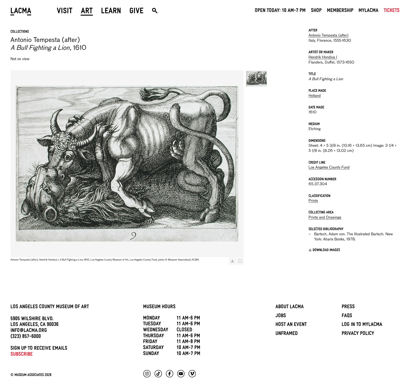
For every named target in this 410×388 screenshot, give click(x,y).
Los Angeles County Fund (329, 167)
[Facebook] (169, 374)
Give (136, 12)
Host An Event (291, 325)
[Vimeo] (192, 374)
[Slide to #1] (256, 78)
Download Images (326, 251)
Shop (316, 11)
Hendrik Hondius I (323, 57)
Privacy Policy (358, 334)
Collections (19, 32)
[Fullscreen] (240, 261)
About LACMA (289, 307)
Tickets (392, 11)
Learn (111, 12)
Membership (340, 11)
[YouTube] (181, 374)
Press (348, 307)
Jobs (280, 316)
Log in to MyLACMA (362, 325)
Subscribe (21, 355)
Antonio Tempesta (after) (328, 35)
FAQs (347, 316)
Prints (313, 201)
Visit (64, 12)
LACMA (21, 12)
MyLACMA (368, 11)
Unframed (286, 334)
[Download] (232, 261)
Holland (315, 96)
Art (87, 12)
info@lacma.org (28, 331)
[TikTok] (158, 374)
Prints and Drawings (325, 217)
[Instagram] (147, 374)
